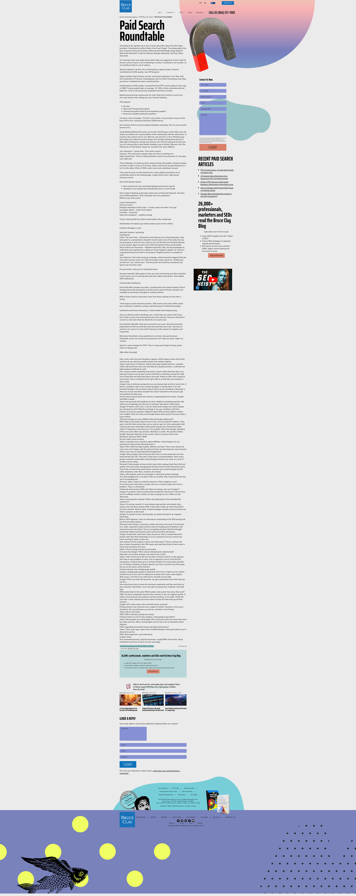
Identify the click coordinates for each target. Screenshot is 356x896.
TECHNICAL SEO (230, 817)
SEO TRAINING (191, 817)
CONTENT (170, 13)
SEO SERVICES (140, 817)
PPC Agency (194, 795)
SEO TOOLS (216, 817)
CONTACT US (228, 3)
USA (200, 3)
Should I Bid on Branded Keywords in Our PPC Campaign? (216, 195)
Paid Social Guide (189, 788)
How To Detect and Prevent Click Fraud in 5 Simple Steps (175, 709)
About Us (172, 823)
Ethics (190, 823)
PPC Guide (176, 788)
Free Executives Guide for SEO (168, 791)
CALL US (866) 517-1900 (222, 12)
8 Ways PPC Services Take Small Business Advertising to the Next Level (153, 709)
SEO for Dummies (187, 791)
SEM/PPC (153, 817)
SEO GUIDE (204, 817)
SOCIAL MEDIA (176, 817)
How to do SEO (162, 788)
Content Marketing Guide (165, 795)
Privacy (182, 823)
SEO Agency (181, 795)
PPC (180, 13)
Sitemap (200, 823)
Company (199, 13)
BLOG (190, 13)
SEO (159, 13)
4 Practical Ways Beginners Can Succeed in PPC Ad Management (128, 709)
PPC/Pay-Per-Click (133, 648)
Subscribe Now (153, 671)
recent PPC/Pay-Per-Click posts (154, 687)
